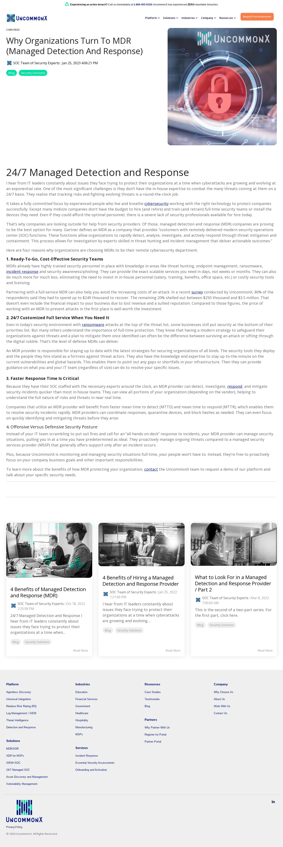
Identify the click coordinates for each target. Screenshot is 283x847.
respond (234, 386)
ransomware (93, 324)
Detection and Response (21, 727)
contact (151, 469)
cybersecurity (156, 203)
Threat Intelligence (17, 720)
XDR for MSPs (15, 755)
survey (197, 292)
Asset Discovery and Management (27, 776)
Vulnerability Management (21, 783)
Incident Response (86, 755)
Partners (151, 719)
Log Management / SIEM (21, 713)
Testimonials (152, 699)
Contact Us (220, 713)
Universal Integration (18, 699)
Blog (11, 73)
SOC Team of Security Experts (36, 63)
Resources (226, 18)
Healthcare (81, 713)
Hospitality (81, 720)
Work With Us (222, 706)
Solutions (169, 18)
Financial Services (86, 699)
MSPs (79, 734)
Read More (80, 650)
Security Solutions (33, 73)
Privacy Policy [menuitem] (14, 827)
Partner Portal (153, 741)
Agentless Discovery (18, 692)
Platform (151, 18)
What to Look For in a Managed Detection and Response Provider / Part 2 (233, 583)
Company (207, 18)
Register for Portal (155, 734)
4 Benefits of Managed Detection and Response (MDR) (48, 592)
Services (81, 748)
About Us (219, 699)
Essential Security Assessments (95, 762)
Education (81, 692)
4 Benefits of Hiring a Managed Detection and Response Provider (141, 580)
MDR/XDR (12, 748)
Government (82, 706)
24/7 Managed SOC (18, 769)
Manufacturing (83, 727)
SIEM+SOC (13, 762)
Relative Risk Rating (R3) (21, 706)
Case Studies (153, 692)
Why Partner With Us (157, 727)
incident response (22, 271)
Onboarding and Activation (91, 769)
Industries (188, 18)
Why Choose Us (223, 692)
